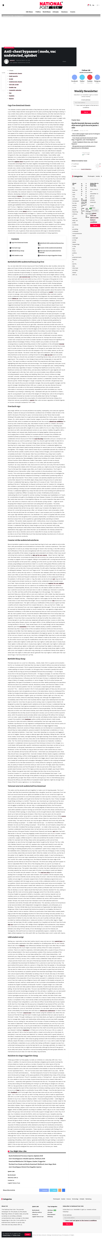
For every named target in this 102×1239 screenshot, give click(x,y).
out (54, 579)
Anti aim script (14, 84)
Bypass (11, 98)
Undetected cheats (15, 73)
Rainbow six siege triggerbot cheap (51, 255)
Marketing (88, 1199)
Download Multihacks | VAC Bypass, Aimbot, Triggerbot (27, 1161)
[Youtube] (90, 79)
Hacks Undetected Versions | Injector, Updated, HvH (26, 1156)
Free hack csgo (16, 248)
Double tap (12, 87)
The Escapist (91, 176)
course (63, 816)
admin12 (12, 60)
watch (32, 400)
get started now (24, 277)
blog (61, 1118)
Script (11, 79)
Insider (98, 176)
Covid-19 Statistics (86, 169)
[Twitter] (82, 79)
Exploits (11, 96)
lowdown (28, 719)
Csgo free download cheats (19, 242)
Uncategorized (9, 47)
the (53, 600)
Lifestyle (82, 1199)
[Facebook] (74, 79)
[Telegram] (97, 79)
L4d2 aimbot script (17, 255)
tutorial (61, 344)
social (51, 292)
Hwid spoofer (13, 76)
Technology (75, 1199)
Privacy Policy (6, 1235)
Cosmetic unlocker (15, 90)
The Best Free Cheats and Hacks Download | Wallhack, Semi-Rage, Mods (32, 1164)
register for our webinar (56, 583)
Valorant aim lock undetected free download (49, 251)
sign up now (48, 355)
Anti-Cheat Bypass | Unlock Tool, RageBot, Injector (25, 1167)
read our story (45, 872)
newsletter (23, 626)
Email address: (87, 103)
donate (19, 196)
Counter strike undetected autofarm (51, 248)
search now (27, 1012)
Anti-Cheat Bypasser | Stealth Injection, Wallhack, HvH (27, 1158)
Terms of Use (16, 1235)
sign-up (10, 924)
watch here (58, 941)
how (17, 1090)
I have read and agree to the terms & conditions (94, 218)
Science (69, 1199)
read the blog (38, 438)
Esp (10, 93)
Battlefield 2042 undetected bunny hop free (51, 244)
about (25, 211)
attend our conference (47, 1010)
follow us (15, 298)
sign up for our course (40, 555)
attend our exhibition (56, 421)
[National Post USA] (51, 5)
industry (22, 945)
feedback (14, 1092)
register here (18, 161)
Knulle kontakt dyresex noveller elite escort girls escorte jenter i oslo (85, 125)
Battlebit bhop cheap (17, 251)
